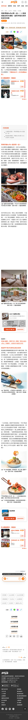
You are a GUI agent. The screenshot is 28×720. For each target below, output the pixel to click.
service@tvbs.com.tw (12, 680)
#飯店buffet (18, 603)
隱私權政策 (19, 691)
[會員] (26, 2)
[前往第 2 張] (13, 326)
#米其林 (11, 603)
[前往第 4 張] (15, 326)
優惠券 (10, 6)
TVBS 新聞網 (16, 718)
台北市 (10, 11)
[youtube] (6, 709)
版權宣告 (3, 705)
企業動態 (3, 696)
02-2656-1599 (12, 682)
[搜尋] (22, 2)
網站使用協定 (20, 693)
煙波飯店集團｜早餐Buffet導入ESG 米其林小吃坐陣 (14, 136)
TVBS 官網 (11, 718)
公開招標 (19, 700)
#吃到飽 (4, 595)
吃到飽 (19, 11)
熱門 (18, 6)
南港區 (14, 11)
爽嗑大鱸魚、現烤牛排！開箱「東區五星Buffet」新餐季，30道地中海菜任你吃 (13, 342)
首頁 (2, 11)
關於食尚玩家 (4, 689)
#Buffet (12, 599)
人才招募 (3, 693)
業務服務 (19, 689)
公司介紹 (3, 691)
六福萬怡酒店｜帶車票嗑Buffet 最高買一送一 (15, 132)
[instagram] (13, 709)
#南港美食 (5, 599)
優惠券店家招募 (5, 698)
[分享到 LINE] (14, 32)
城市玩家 (4, 6)
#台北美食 (11, 595)
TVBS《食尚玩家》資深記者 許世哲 (15, 28)
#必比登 (4, 603)
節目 (14, 6)
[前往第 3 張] (14, 326)
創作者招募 (4, 700)
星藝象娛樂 (19, 705)
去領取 (22, 86)
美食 (22, 6)
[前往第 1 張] (12, 326)
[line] (10, 709)
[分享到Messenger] (17, 32)
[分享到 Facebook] (11, 32)
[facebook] (2, 709)
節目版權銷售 (20, 698)
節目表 (3, 702)
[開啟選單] (2, 2)
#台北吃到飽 (20, 595)
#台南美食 (19, 599)
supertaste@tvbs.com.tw (13, 678)
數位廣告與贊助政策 (21, 696)
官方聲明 (19, 702)
